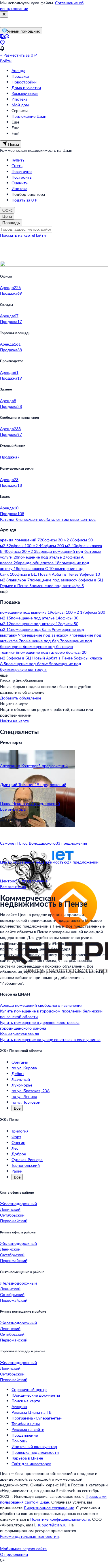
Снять (17, 165)
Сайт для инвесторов (31, 1463)
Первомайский (13, 1220)
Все (17, 1108)
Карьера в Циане (27, 1458)
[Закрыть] (4, 14)
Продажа (20, 76)
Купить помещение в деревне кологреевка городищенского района (39, 1025)
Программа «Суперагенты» (37, 1418)
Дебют (18, 1073)
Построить (22, 177)
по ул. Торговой (26, 1102)
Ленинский (10, 1209)
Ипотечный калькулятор (34, 1446)
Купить (18, 160)
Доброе (19, 1154)
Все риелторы (13, 809)
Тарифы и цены (26, 1423)
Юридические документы (36, 1395)
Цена (7, 216)
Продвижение (25, 1435)
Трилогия (20, 1131)
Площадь (11, 222)
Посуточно (22, 171)
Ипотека (19, 99)
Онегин (18, 1142)
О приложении (14, 1554)
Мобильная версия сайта (23, 1548)
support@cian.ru (52, 1525)
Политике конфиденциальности (60, 1519)
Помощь (19, 1441)
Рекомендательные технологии (29, 1536)
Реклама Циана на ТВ (32, 1412)
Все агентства (13, 886)
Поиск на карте (26, 1400)
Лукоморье (22, 1085)
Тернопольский (26, 1165)
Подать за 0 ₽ (24, 200)
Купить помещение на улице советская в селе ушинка (50, 1039)
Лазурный (21, 1079)
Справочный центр (29, 1389)
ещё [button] (3, 591)
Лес (15, 1148)
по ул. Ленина (24, 1096)
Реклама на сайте (28, 1429)
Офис (7, 210)
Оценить (20, 183)
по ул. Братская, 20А (31, 1090)
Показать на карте (17, 235)
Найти (40, 235)
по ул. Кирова (24, 1067)
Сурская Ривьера (27, 1159)
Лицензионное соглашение (49, 1507)
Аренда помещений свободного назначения (41, 1005)
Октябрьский (12, 1215)
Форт (16, 1136)
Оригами (20, 1062)
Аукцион (19, 1406)
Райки (17, 1171)
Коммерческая (25, 93)
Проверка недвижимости (35, 1452)
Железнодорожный (18, 1203)
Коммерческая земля (19, 1033)
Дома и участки (26, 87)
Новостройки (24, 82)
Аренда (18, 70)
